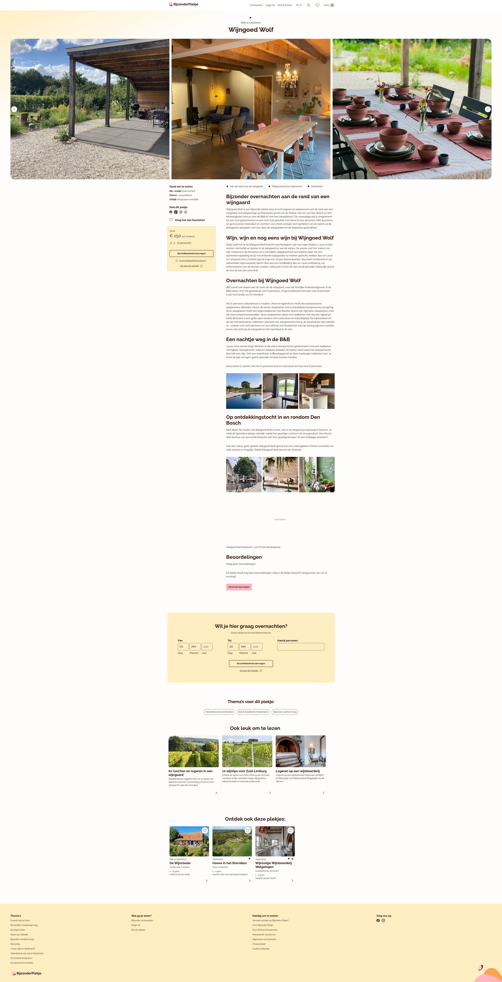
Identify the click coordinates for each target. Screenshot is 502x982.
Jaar (204, 653)
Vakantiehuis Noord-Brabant (219, 712)
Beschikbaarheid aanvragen (192, 253)
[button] (488, 109)
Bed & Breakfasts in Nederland (253, 712)
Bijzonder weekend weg (284, 712)
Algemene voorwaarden (264, 939)
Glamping (15, 944)
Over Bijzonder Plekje (262, 925)
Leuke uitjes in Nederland (22, 948)
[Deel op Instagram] (180, 212)
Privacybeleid (259, 944)
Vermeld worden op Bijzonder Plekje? (270, 920)
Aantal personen (287, 640)
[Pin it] (175, 212)
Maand (194, 653)
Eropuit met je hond (20, 920)
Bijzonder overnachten (142, 920)
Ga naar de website (189, 266)
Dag (180, 653)
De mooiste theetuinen (21, 958)
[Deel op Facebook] (170, 212)
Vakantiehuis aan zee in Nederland (26, 953)
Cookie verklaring (260, 948)
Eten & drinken (285, 5)
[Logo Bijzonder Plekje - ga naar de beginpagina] (183, 5)
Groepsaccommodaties (21, 963)
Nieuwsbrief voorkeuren (264, 934)
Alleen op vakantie (19, 934)
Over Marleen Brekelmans (265, 930)
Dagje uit (270, 5)
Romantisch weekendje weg (24, 925)
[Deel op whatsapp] (185, 212)
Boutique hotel (17, 930)
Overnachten (256, 5)
